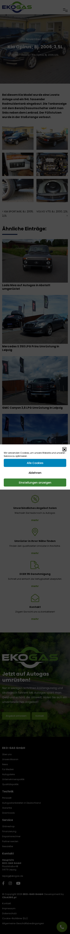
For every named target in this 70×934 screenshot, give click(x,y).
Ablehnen (35, 472)
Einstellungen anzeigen (35, 482)
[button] (64, 449)
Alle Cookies (35, 463)
